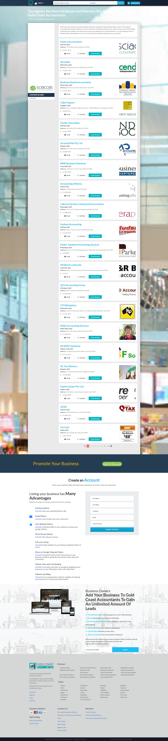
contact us (74, 712)
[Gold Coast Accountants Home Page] (128, 3)
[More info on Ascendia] (127, 68)
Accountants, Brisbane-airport (45, 19)
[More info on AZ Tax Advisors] (127, 372)
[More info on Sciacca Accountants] (127, 48)
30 (104, 446)
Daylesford (64, 695)
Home (31, 19)
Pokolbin (63, 699)
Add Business (135, 3)
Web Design (61, 724)
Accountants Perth (106, 677)
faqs (64, 727)
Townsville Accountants (128, 672)
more (109, 446)
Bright (62, 692)
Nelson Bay (64, 690)
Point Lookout (105, 695)
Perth (62, 688)
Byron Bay (83, 690)
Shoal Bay (83, 695)
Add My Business (112, 464)
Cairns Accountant (106, 672)
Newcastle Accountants (87, 677)
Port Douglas (104, 692)
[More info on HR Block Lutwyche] (127, 271)
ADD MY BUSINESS (35, 720)
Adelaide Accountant (127, 668)
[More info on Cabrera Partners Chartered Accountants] (127, 210)
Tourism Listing (65, 668)
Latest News (61, 721)
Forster (122, 692)
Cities (31, 698)
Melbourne (84, 685)
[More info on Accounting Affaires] (127, 190)
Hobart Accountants (127, 670)
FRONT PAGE (33, 723)
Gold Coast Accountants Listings (121, 739)
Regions (32, 695)
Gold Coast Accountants (108, 675)
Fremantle (63, 697)
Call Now (82, 53)
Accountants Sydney (86, 675)
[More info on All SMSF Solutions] (127, 352)
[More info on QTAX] (127, 413)
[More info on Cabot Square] (127, 108)
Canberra (123, 688)
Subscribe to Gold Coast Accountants (69, 715)
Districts (32, 701)
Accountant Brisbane (127, 675)
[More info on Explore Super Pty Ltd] (127, 392)
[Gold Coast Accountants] (38, 3)
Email (68, 53)
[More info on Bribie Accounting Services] (127, 332)
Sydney (62, 685)
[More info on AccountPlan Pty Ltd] (127, 149)
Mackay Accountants (107, 670)
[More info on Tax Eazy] (127, 433)
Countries (32, 692)
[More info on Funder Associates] (127, 129)
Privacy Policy (62, 730)
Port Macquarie (85, 699)
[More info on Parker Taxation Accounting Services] (127, 250)
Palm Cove (123, 697)
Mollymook (104, 697)
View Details (95, 53)
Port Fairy (123, 695)
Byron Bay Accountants (67, 677)
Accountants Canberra (67, 675)
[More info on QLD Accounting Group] (127, 291)
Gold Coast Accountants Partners (96, 718)
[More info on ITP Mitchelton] (127, 311)
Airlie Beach (84, 697)
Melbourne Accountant (67, 670)
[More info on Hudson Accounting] (127, 230)
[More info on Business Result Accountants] (127, 88)
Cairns (82, 692)
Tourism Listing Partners (88, 668)
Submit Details (112, 529)
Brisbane (103, 685)
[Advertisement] (41, 54)
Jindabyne (103, 690)
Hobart (102, 688)
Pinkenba (33, 98)
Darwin (82, 688)
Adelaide (123, 685)
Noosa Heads (124, 690)
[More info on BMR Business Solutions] (127, 169)
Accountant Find (105, 668)
